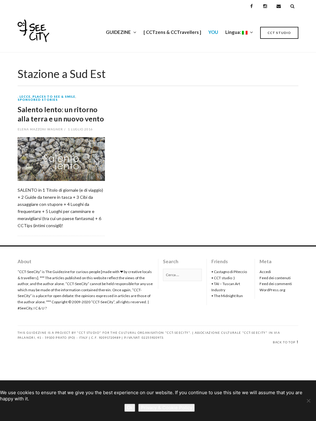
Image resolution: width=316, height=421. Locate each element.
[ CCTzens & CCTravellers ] (172, 32)
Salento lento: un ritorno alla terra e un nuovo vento (61, 114)
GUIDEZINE (118, 32)
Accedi (265, 271)
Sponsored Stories (38, 99)
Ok (130, 408)
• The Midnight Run (227, 295)
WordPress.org (272, 290)
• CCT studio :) (223, 278)
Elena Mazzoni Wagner (40, 129)
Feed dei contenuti (275, 278)
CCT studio (279, 33)
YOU (213, 32)
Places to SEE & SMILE (54, 96)
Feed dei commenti (276, 283)
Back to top (284, 342)
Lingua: (233, 32)
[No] (308, 401)
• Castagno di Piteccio (229, 271)
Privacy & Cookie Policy (166, 408)
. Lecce (24, 96)
